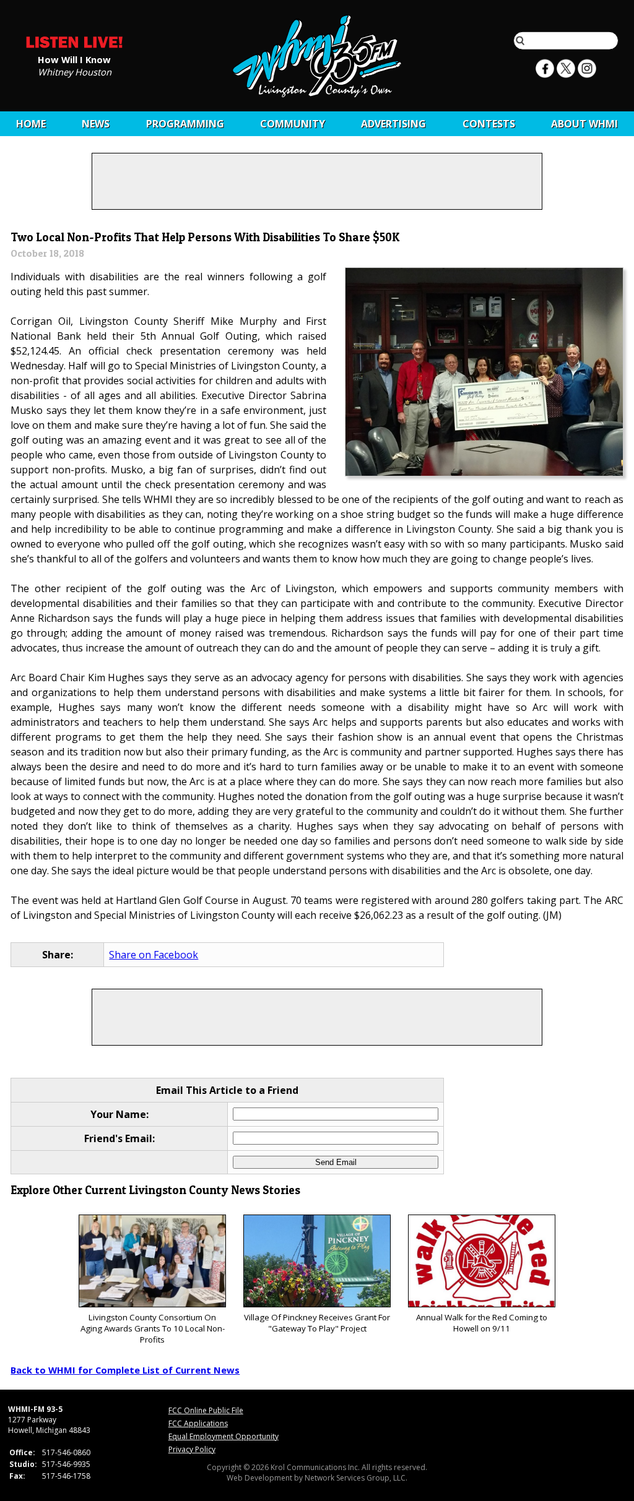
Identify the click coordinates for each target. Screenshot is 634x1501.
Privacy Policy (191, 1449)
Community (292, 124)
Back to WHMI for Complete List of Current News (125, 1370)
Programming (185, 124)
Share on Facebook (153, 954)
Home (31, 124)
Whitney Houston (74, 71)
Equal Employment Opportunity (223, 1436)
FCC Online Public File (205, 1410)
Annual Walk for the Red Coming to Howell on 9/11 (481, 1323)
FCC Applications (198, 1423)
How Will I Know (74, 59)
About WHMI (584, 124)
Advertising (393, 124)
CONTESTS (488, 124)
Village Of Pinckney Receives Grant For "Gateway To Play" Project (317, 1323)
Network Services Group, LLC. (356, 1478)
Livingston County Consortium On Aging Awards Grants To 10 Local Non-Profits (152, 1328)
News (96, 124)
